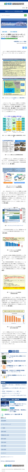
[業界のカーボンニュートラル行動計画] (14, 23)
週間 (10, 351)
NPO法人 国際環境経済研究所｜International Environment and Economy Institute (13, 4)
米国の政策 (3, 442)
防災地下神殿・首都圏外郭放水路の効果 (16, 361)
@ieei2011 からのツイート (7, 456)
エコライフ (3, 453)
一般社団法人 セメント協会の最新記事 (10, 399)
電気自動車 (3, 420)
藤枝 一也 (11, 357)
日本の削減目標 (13, 31)
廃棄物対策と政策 (5, 435)
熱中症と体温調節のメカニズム (15, 375)
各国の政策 (4, 31)
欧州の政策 (3, 438)
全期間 (17, 351)
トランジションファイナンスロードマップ (15, 225)
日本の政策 (3, 445)
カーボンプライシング (6, 424)
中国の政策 (3, 449)
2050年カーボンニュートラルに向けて (11, 393)
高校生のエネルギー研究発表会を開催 (14, 11)
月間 (14, 351)
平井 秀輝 (9, 362)
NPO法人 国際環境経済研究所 (8, 461)
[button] (23, 8)
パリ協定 (3, 428)
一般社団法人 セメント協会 (19, 41)
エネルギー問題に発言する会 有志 (13, 371)
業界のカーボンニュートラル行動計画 (11, 38)
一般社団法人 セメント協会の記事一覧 (13, 414)
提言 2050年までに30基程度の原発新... (15, 370)
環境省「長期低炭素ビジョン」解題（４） (12, 391)
